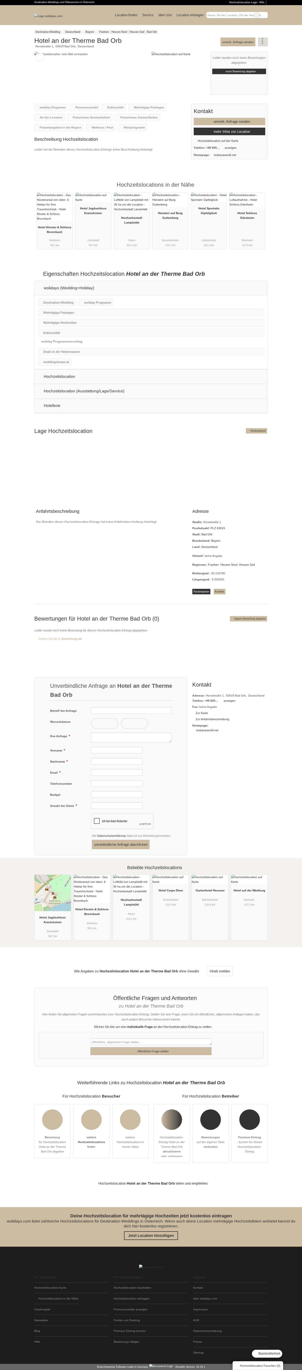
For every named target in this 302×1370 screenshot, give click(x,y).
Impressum (200, 1309)
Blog (37, 1331)
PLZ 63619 (218, 528)
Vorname (56, 750)
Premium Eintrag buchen (130, 1331)
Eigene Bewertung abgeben (250, 618)
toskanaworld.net (225, 155)
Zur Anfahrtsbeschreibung (212, 719)
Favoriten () (260, 1365)
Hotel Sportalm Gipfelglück (208, 211)
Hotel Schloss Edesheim (247, 215)
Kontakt (219, 591)
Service (147, 15)
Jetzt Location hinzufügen (151, 1236)
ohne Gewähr (189, 971)
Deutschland (209, 546)
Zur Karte (202, 713)
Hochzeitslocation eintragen (132, 1298)
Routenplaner (258, 430)
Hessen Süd (247, 564)
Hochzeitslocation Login (242, 2)
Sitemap (198, 1352)
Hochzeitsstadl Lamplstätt (131, 220)
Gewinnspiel (42, 1309)
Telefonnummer (61, 783)
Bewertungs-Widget (126, 1341)
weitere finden (91, 1142)
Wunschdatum (60, 721)
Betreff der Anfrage (63, 710)
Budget (55, 794)
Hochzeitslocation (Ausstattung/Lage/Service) (83, 391)
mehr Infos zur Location (231, 131)
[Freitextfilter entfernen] (256, 15)
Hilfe (261, 2)
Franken (213, 564)
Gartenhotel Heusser (210, 890)
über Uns (165, 15)
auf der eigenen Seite (211, 1142)
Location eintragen (190, 15)
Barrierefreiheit (269, 1353)
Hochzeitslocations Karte (50, 1287)
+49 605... (212, 147)
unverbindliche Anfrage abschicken (121, 844)
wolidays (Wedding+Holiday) (68, 288)
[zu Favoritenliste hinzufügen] (40, 57)
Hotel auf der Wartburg (249, 890)
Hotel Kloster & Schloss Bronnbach (54, 230)
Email (54, 772)
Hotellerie (51, 405)
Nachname (58, 761)
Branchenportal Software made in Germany (122, 1366)
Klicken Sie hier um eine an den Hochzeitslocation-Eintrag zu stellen (152, 1026)
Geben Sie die (60, 638)
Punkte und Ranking (127, 1320)
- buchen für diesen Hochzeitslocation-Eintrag (249, 1144)
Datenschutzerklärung (111, 835)
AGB (196, 1320)
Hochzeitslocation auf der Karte (217, 140)
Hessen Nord (228, 564)
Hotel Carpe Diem (171, 890)
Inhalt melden (220, 971)
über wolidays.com (205, 1298)
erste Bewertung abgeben (240, 71)
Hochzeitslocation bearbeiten (132, 1287)
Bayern (215, 540)
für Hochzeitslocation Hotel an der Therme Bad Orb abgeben (52, 1144)
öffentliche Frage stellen (153, 1051)
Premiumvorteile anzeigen (131, 1309)
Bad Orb (207, 534)
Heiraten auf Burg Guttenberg (170, 215)
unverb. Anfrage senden (238, 42)
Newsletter (41, 1320)
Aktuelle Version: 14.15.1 (190, 1366)
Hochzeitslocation (59, 376)
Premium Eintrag (259, 188)
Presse (197, 1341)
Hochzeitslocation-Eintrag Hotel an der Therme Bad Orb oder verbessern (172, 1147)
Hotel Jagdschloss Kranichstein (93, 211)
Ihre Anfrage (59, 736)
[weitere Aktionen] (263, 41)
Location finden (126, 15)
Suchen (264, 15)
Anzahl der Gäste (62, 805)
